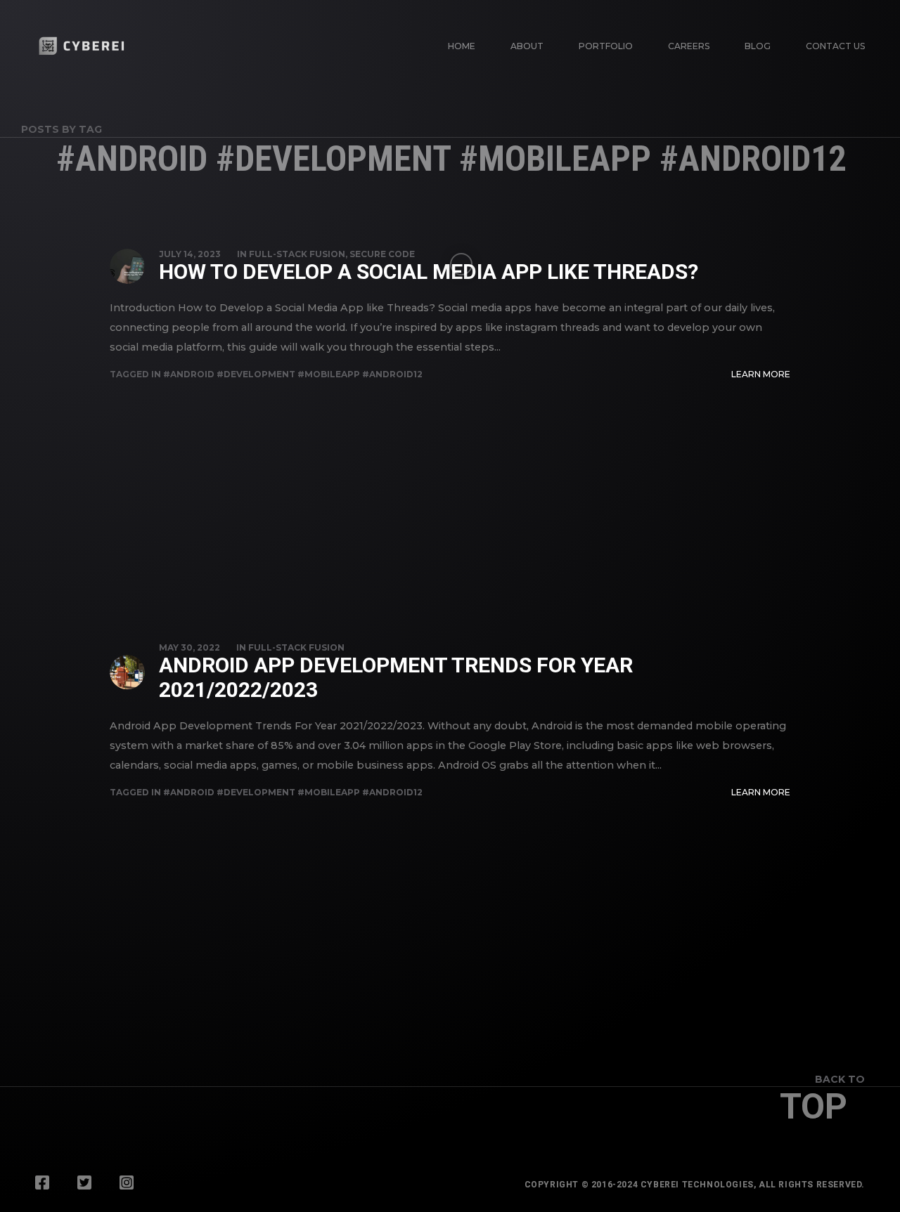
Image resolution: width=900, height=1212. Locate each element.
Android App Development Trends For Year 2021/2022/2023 (396, 677)
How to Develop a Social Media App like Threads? (428, 271)
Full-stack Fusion (297, 254)
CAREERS (688, 46)
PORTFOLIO (606, 46)
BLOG (758, 46)
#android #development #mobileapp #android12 (293, 374)
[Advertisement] (450, 487)
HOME (461, 46)
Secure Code (382, 254)
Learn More (760, 374)
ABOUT (527, 46)
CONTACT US (835, 46)
